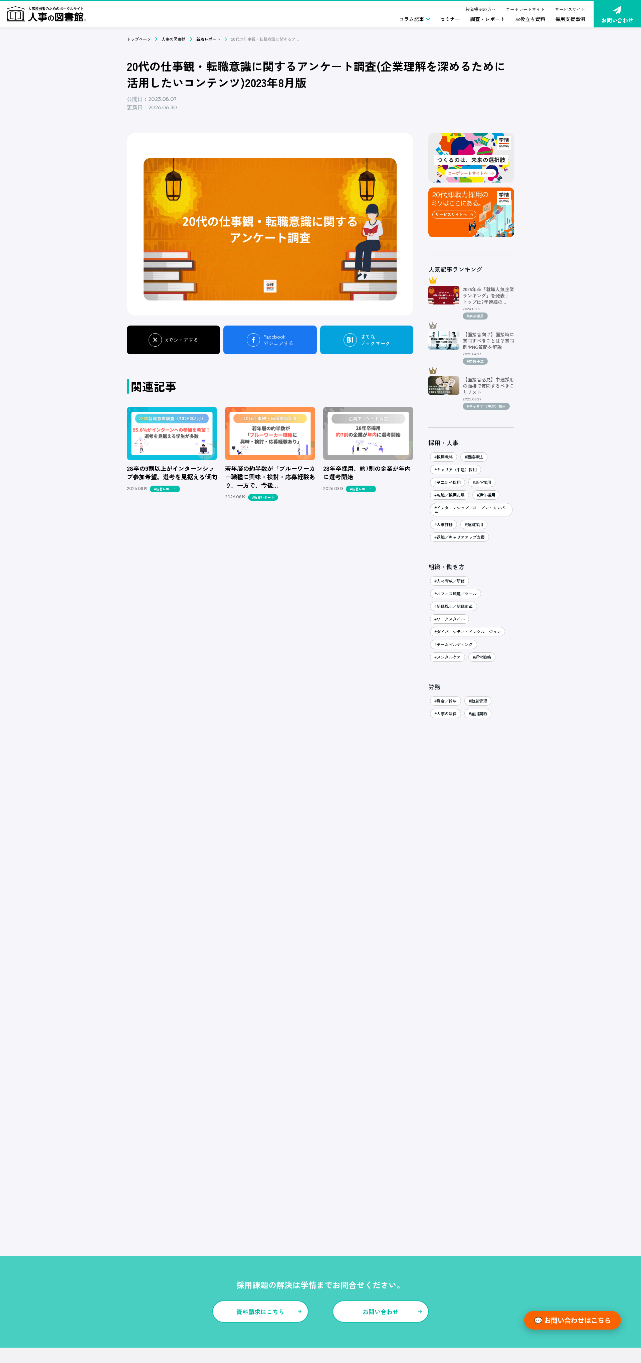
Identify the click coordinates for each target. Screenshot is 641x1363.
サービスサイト (570, 9)
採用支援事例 (570, 18)
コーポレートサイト (525, 9)
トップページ (139, 39)
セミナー (450, 18)
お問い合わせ (617, 20)
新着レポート (208, 39)
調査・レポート (487, 18)
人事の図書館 (174, 39)
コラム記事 (411, 18)
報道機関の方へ (480, 9)
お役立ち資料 (530, 18)
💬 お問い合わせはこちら (572, 1320)
